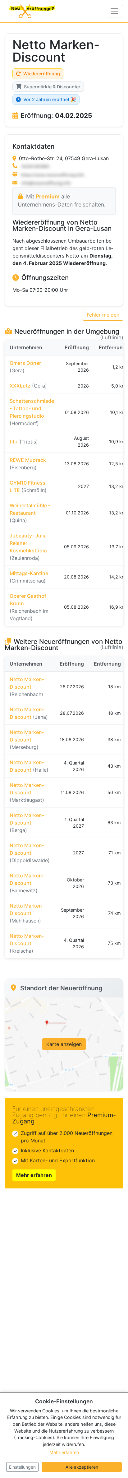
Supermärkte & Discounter (52, 86)
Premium (48, 196)
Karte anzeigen (64, 1044)
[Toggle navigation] (114, 11)
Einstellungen (22, 1467)
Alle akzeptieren (82, 1467)
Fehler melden (103, 315)
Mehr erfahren (34, 1175)
